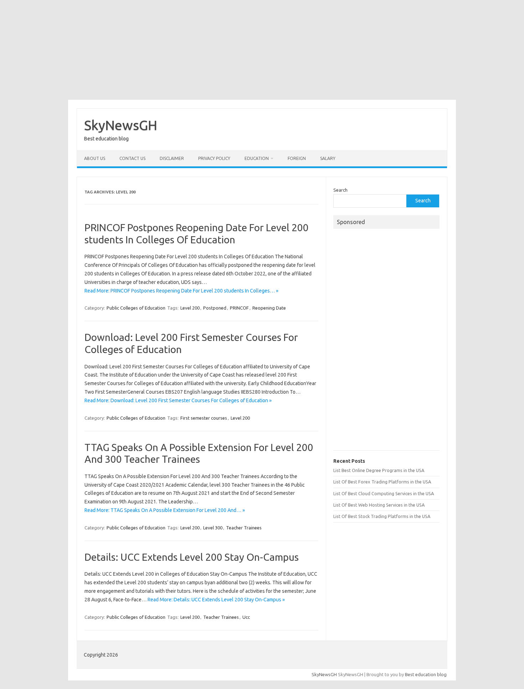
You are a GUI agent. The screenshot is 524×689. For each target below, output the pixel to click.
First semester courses (203, 417)
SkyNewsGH (120, 125)
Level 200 (190, 307)
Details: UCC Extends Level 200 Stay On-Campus (191, 557)
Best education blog (426, 674)
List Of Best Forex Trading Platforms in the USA (382, 481)
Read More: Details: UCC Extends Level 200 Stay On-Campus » (216, 599)
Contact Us (132, 158)
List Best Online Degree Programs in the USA (378, 470)
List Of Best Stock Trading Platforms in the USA (381, 516)
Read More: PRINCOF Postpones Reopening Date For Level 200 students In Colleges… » (181, 291)
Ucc (246, 617)
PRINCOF (239, 307)
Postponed (214, 307)
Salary (327, 158)
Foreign (297, 158)
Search (340, 189)
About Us (94, 158)
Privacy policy (214, 158)
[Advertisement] (262, 50)
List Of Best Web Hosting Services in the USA (379, 504)
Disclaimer (172, 158)
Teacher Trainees (244, 527)
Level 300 (212, 527)
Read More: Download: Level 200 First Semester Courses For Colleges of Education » (178, 400)
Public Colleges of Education (136, 307)
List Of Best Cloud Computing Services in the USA (383, 493)
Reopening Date (269, 307)
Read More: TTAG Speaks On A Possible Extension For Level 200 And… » (164, 510)
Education (257, 158)
